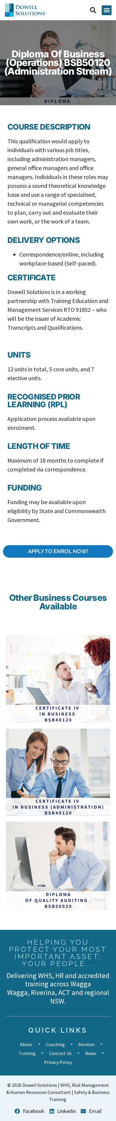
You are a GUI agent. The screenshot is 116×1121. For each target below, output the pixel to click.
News (90, 1053)
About (26, 1044)
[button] (107, 10)
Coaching (55, 1044)
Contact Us (60, 1053)
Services (86, 1044)
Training (27, 1053)
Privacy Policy (58, 1062)
